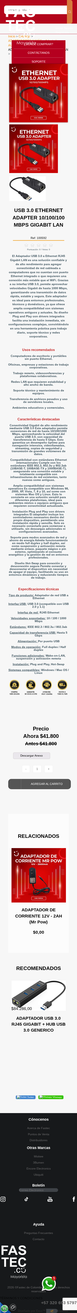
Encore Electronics (38, 1168)
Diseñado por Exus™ (31, 1310)
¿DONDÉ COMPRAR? (38, 44)
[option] (38, 93)
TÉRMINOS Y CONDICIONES (21, 1298)
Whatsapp (57, 1097)
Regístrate (62, 32)
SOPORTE (39, 61)
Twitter (30, 1097)
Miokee (38, 1156)
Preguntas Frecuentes (38, 1233)
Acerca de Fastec (38, 1128)
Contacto (38, 1239)
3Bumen (38, 1162)
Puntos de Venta (38, 1134)
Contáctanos (38, 52)
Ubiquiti (38, 1174)
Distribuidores (38, 1140)
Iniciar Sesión (64, 28)
